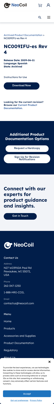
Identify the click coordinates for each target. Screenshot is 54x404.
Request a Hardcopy (27, 148)
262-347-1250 (12, 286)
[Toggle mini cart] (40, 5)
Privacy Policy (36, 400)
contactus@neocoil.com (19, 303)
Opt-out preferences (19, 400)
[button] (49, 361)
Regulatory (11, 350)
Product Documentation (19, 343)
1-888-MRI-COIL (14, 292)
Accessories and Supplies (20, 336)
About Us (9, 357)
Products (9, 328)
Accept (27, 393)
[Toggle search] (39, 17)
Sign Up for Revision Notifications (27, 158)
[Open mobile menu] (48, 17)
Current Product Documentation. (20, 106)
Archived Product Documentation (23, 35)
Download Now (21, 85)
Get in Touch (20, 216)
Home (7, 321)
